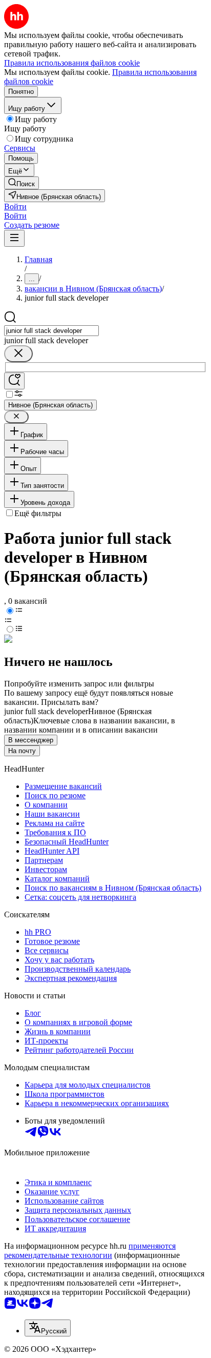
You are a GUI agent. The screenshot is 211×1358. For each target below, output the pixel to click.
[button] (15, 206)
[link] (21, 182)
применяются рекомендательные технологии (90, 1250)
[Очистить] (18, 353)
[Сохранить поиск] (14, 380)
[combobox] (51, 330)
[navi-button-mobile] (14, 238)
